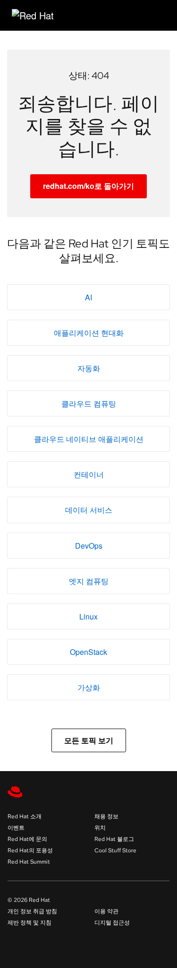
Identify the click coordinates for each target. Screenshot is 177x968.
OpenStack (88, 651)
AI (88, 297)
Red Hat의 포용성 (30, 850)
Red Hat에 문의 (27, 839)
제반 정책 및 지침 (29, 922)
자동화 (88, 368)
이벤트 (16, 828)
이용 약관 (106, 911)
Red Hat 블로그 (114, 839)
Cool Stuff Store (115, 850)
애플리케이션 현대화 (89, 332)
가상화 (88, 687)
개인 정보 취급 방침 (32, 911)
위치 (100, 828)
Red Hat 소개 (25, 816)
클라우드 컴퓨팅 (88, 403)
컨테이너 (89, 474)
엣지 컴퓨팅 (89, 581)
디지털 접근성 (112, 922)
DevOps (88, 545)
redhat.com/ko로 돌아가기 (88, 185)
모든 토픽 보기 (88, 740)
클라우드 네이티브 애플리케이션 (88, 438)
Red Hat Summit (29, 862)
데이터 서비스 (88, 509)
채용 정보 (106, 816)
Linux (88, 616)
